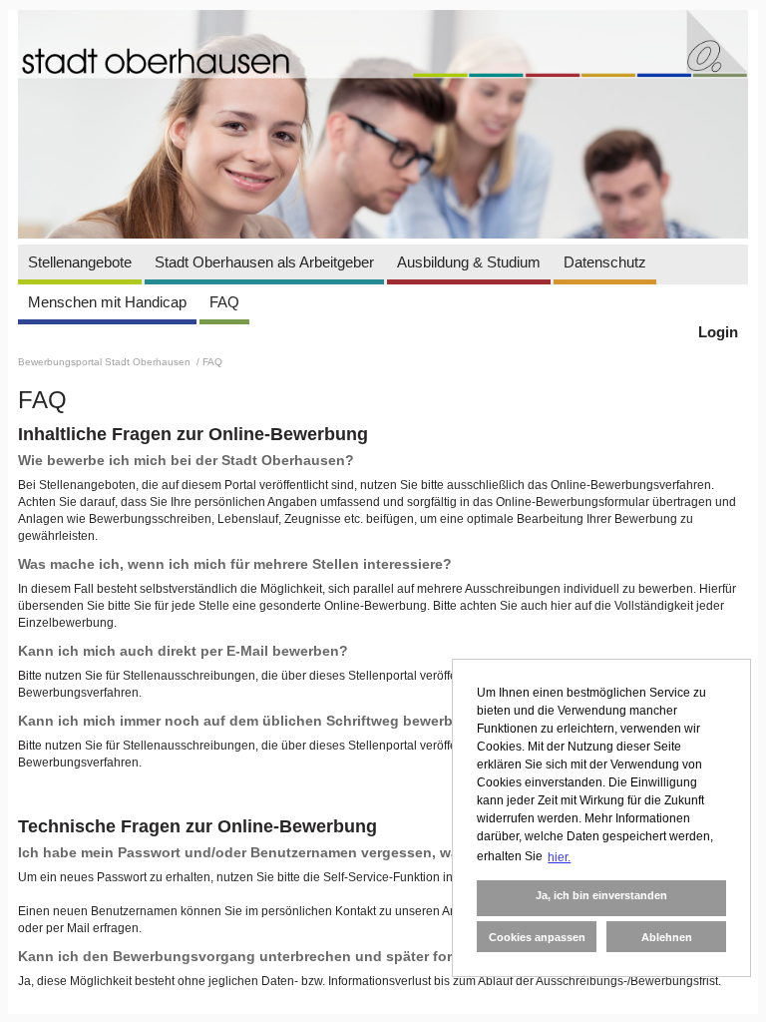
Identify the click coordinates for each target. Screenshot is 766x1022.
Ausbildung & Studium (469, 262)
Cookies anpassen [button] (537, 937)
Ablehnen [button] (666, 937)
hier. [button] (559, 857)
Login (718, 331)
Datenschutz (605, 262)
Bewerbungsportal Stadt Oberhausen (105, 361)
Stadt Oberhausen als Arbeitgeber (264, 262)
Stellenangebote (80, 262)
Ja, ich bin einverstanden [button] (601, 895)
